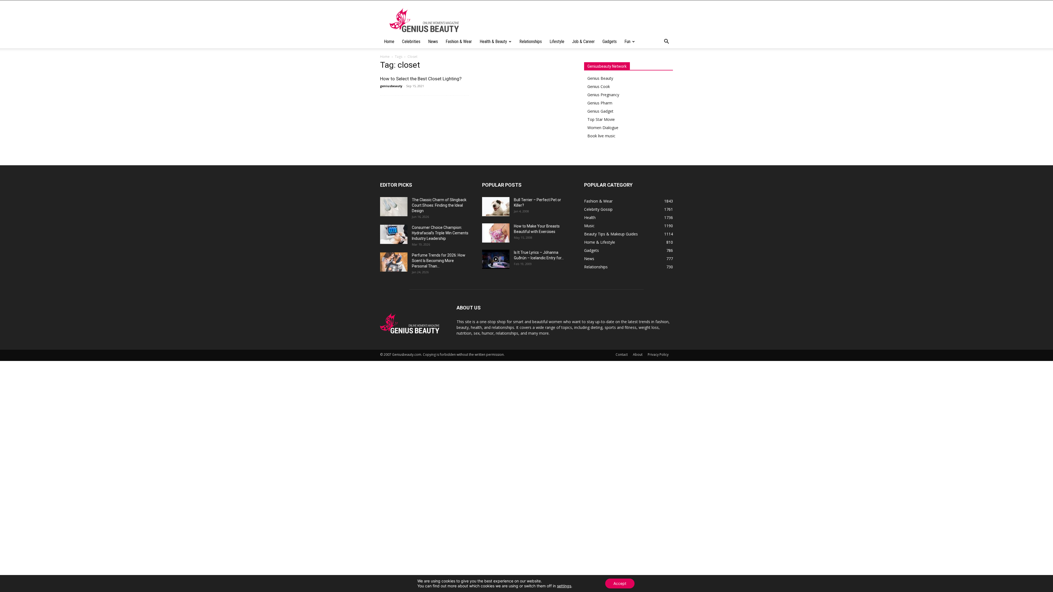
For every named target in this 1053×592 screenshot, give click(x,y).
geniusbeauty (391, 86)
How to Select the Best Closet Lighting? (421, 78)
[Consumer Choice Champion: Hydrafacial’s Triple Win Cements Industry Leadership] (393, 234)
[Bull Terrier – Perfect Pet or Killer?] (495, 206)
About (637, 354)
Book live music (601, 135)
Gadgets (609, 41)
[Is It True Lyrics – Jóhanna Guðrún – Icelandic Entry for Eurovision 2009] (495, 259)
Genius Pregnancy (603, 94)
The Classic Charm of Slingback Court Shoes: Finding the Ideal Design (439, 205)
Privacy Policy (658, 354)
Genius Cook (598, 86)
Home (389, 41)
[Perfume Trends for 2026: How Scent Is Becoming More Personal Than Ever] (393, 262)
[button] (666, 42)
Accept (619, 583)
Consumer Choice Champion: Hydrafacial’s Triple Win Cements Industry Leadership (440, 233)
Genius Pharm (599, 103)
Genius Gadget (600, 111)
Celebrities (411, 41)
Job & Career (583, 41)
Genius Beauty (600, 78)
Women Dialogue (602, 127)
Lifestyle (557, 41)
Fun (627, 41)
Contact (622, 354)
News (433, 41)
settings (564, 586)
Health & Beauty (493, 41)
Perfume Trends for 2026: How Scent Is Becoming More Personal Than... (438, 260)
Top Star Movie (601, 119)
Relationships (530, 41)
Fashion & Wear (459, 41)
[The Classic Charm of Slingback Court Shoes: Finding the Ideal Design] (393, 206)
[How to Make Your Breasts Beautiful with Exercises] (495, 233)
